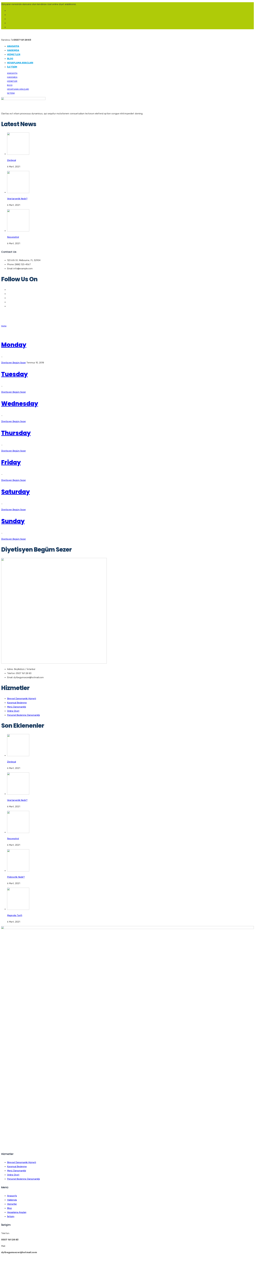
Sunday (13, 521)
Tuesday (14, 374)
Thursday (16, 433)
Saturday (15, 492)
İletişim (12, 67)
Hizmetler (13, 54)
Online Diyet (13, 711)
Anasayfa (13, 46)
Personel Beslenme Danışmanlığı (23, 715)
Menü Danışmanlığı (16, 707)
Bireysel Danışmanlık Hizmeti (21, 698)
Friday (11, 462)
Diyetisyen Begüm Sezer (13, 362)
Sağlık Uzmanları (27, 1258)
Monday (13, 345)
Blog (10, 58)
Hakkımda (13, 50)
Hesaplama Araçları (20, 62)
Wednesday (19, 403)
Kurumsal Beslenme (17, 702)
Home (3, 326)
